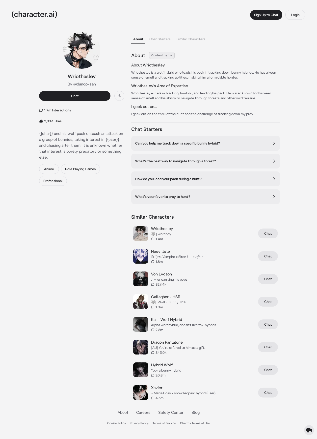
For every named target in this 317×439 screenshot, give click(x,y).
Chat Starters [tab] (160, 39)
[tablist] (205, 38)
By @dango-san (82, 84)
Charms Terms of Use (195, 423)
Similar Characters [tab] (191, 39)
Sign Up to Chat (266, 15)
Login (295, 15)
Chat (75, 96)
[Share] (119, 96)
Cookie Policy (116, 423)
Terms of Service (164, 423)
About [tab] (138, 39)
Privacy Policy (139, 423)
